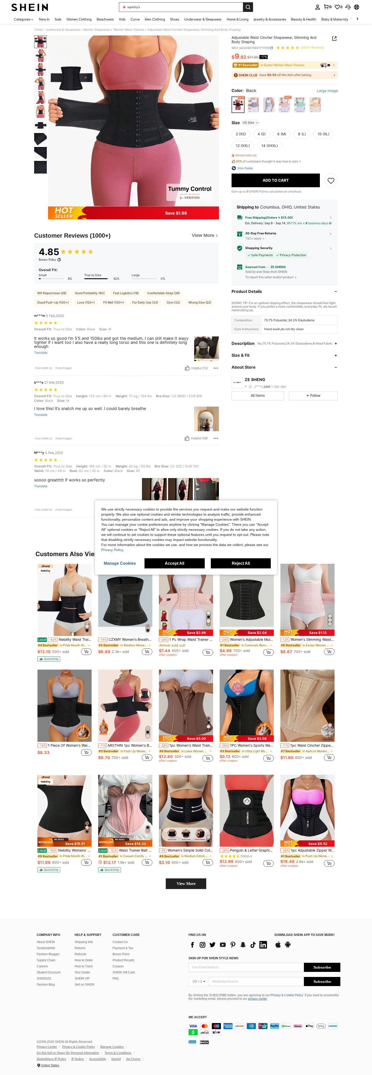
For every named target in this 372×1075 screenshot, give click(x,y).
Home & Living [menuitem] (238, 19)
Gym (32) (173, 302)
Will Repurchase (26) (51, 293)
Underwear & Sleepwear (63, 29)
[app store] (278, 947)
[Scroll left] (351, 19)
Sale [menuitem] (58, 19)
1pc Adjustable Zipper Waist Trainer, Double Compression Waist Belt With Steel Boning (308, 850)
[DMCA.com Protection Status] (204, 1042)
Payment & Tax (123, 948)
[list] (229, 945)
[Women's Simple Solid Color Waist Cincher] (186, 811)
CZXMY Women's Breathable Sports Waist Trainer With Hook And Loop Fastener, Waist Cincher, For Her (125, 639)
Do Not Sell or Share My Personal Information (68, 1053)
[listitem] (64, 613)
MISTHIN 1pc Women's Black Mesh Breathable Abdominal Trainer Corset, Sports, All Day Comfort (125, 745)
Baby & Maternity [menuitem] (334, 19)
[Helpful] (187, 368)
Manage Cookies (112, 1047)
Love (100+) (86, 302)
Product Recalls (123, 960)
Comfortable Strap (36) (163, 293)
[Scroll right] (357, 19)
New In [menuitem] (44, 19)
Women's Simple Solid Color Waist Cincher (186, 850)
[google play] (287, 947)
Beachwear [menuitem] (105, 19)
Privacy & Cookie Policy (287, 995)
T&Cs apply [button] (253, 238)
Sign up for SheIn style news (213, 958)
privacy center (257, 999)
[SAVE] (331, 180)
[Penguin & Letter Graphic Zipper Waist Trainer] (247, 811)
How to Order (84, 960)
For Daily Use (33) (145, 302)
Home (38, 29)
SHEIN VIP (82, 978)
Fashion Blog (46, 984)
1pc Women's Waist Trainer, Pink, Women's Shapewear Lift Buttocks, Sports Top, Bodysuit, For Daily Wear (186, 745)
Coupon (118, 966)
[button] (348, 7)
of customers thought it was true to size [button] (267, 161)
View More (186, 883)
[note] (48, 659)
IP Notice (77, 1059)
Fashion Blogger (48, 954)
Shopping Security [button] (259, 248)
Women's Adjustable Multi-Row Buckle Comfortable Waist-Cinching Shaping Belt (247, 639)
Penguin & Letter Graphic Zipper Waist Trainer (247, 850)
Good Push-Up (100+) (53, 302)
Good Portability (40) (90, 293)
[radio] (238, 105)
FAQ (115, 978)
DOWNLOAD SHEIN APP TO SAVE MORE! (305, 935)
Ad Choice (133, 1059)
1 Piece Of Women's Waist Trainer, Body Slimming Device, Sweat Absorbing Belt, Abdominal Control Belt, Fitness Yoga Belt (65, 745)
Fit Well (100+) (113, 302)
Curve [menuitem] (135, 19)
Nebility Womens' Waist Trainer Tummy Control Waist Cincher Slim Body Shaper (65, 850)
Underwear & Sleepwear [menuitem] (203, 19)
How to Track (84, 966)
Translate (40, 352)
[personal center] (318, 7)
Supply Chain (46, 960)
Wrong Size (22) (200, 302)
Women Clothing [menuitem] (79, 19)
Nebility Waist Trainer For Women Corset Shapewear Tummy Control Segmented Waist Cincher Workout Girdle (65, 639)
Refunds (80, 954)
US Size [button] (248, 122)
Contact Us (120, 942)
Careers (42, 966)
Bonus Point (121, 954)
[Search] (248, 7)
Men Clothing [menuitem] (155, 19)
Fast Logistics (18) (126, 293)
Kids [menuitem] (122, 19)
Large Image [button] (327, 91)
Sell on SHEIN (84, 984)
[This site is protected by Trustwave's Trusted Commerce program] (192, 1042)
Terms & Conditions (118, 1053)
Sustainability (46, 948)
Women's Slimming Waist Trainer (308, 639)
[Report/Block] (216, 368)
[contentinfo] (264, 1029)
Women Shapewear (96, 29)
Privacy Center (47, 1047)
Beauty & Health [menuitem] (303, 19)
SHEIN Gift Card (124, 972)
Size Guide (82, 972)
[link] (327, 7)
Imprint (116, 1059)
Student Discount (48, 972)
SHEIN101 (44, 978)
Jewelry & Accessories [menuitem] (270, 19)
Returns (80, 948)
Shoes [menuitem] (174, 19)
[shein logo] (29, 7)
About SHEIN (46, 942)
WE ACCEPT (198, 1017)
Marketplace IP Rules (51, 1059)
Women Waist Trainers (128, 29)
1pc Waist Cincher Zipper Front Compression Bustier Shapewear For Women (308, 745)
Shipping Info (84, 942)
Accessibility (97, 1059)
